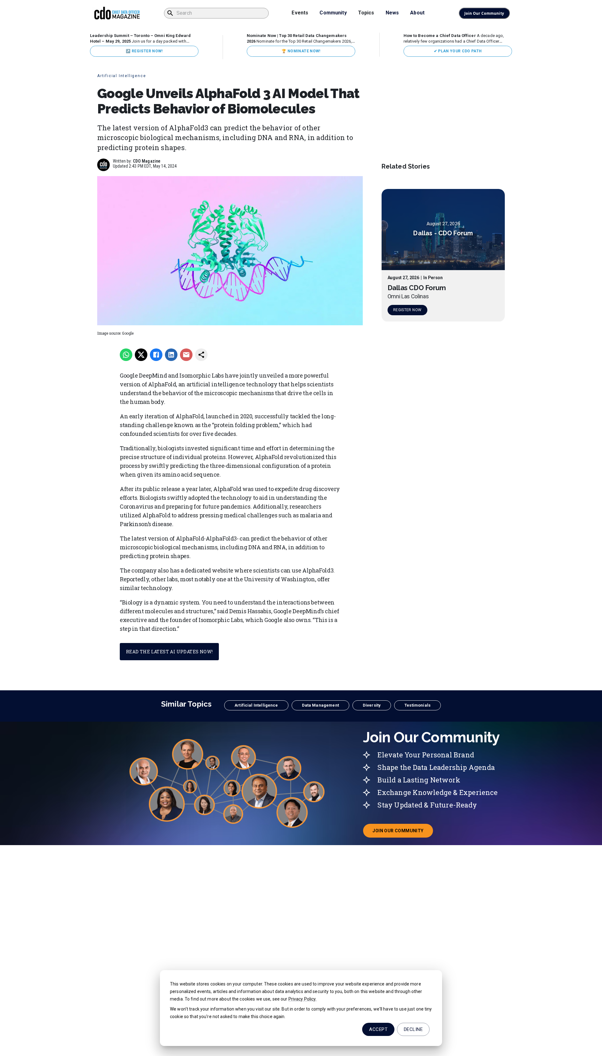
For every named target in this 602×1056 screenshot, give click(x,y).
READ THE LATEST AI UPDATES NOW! (169, 652)
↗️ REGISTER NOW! (144, 51)
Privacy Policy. (302, 998)
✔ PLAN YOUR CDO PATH (458, 51)
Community (332, 13)
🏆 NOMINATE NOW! (301, 51)
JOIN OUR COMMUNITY (402, 832)
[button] (256, 705)
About (417, 13)
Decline (413, 1029)
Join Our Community (484, 13)
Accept (378, 1029)
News (392, 13)
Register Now (407, 310)
